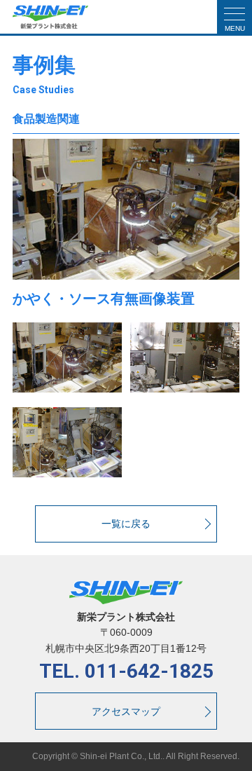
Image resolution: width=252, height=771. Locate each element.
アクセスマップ (126, 711)
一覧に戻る (126, 523)
